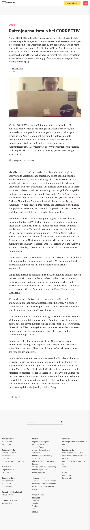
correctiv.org (8, 3)
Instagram (36, 497)
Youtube (35, 503)
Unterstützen (72, 3)
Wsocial (35, 511)
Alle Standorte (7, 495)
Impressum (66, 475)
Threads (35, 509)
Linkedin (35, 500)
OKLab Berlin (50, 194)
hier (63, 444)
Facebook (35, 506)
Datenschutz (67, 478)
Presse (64, 472)
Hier (33, 481)
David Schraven (17, 68)
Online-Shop (7, 486)
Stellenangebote (38, 472)
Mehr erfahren (7, 503)
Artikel (13, 25)
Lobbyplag (22, 247)
